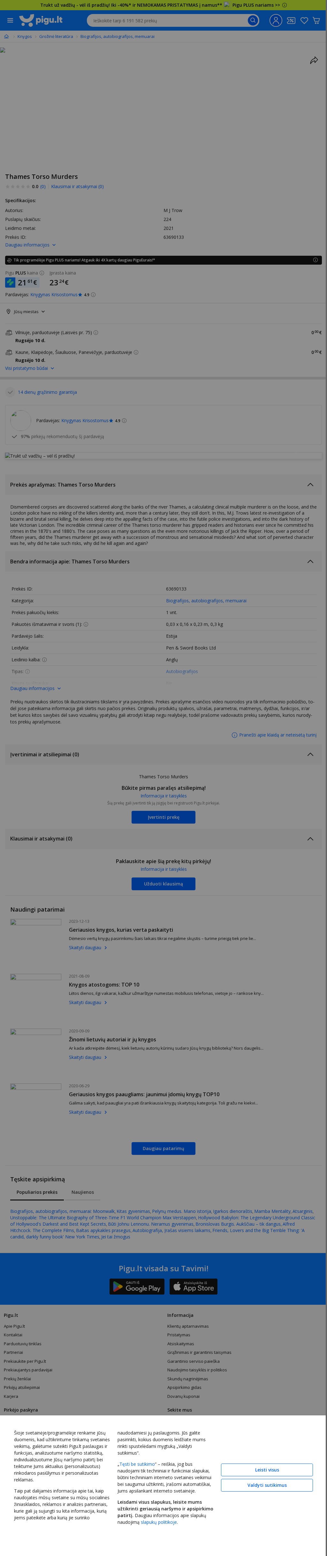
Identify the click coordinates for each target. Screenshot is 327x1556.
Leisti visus (262, 1468)
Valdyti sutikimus (262, 1484)
